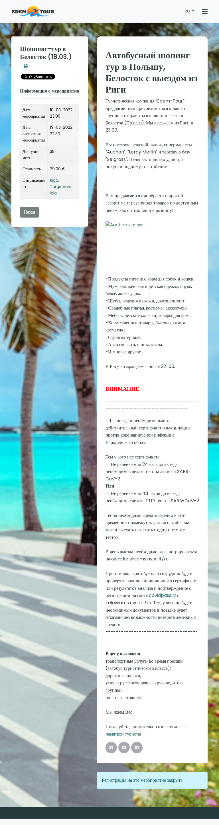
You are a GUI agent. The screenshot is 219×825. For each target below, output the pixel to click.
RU (187, 11)
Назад (29, 212)
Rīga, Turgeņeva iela (61, 186)
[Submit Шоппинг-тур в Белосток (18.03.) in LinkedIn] (137, 747)
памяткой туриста (123, 734)
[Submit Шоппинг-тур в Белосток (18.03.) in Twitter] (124, 747)
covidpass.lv (162, 595)
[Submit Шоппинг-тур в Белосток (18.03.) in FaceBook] (111, 747)
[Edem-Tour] (32, 11)
